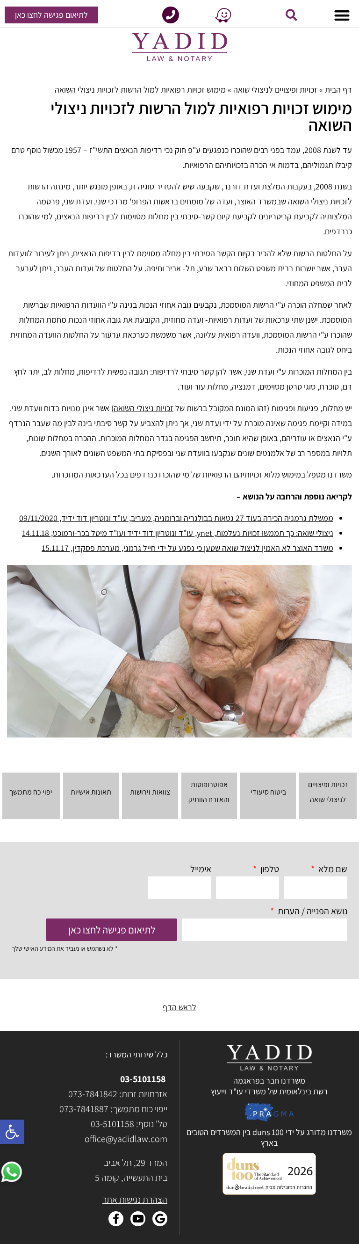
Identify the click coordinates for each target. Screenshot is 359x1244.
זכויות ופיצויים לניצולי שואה (275, 89)
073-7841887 (83, 1109)
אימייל (200, 869)
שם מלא (331, 869)
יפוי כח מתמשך (30, 792)
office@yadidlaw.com (126, 1139)
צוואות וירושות (150, 792)
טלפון (268, 869)
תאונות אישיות (91, 792)
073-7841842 (92, 1094)
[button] (12, 1132)
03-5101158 (142, 1079)
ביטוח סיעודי (268, 792)
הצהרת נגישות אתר (134, 1199)
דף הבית (338, 89)
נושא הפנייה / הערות (311, 911)
